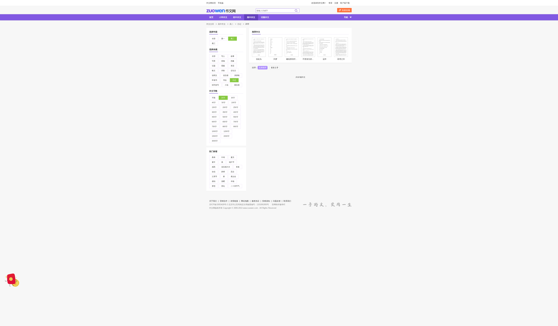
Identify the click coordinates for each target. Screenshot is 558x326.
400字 (235, 112)
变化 (223, 186)
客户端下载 (345, 3)
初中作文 (237, 17)
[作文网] (220, 11)
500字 (225, 117)
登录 (330, 3)
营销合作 (223, 201)
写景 (213, 61)
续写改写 (215, 85)
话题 (213, 66)
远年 (325, 59)
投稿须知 (266, 201)
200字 (225, 107)
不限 (213, 98)
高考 (213, 157)
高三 (213, 43)
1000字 (215, 131)
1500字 (215, 136)
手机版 (220, 3)
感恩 (213, 167)
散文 (213, 71)
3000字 (215, 141)
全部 (213, 39)
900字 (235, 127)
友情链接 (234, 201)
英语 (232, 66)
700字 (235, 122)
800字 (225, 127)
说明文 (214, 75)
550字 (235, 117)
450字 (214, 117)
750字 (214, 127)
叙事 (232, 56)
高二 (231, 24)
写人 (223, 56)
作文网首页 (211, 3)
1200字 (226, 131)
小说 (226, 85)
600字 (214, 122)
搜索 (296, 11)
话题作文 (265, 17)
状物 (223, 61)
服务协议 (255, 201)
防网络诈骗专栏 (278, 204)
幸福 (232, 181)
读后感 (225, 75)
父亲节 (214, 176)
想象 (232, 61)
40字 (214, 103)
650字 (225, 122)
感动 (213, 181)
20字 (223, 98)
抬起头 (259, 59)
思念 (232, 172)
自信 (213, 172)
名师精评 (262, 68)
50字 (223, 103)
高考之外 (341, 59)
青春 (237, 167)
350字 (225, 112)
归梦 (275, 59)
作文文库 (210, 24)
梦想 (213, 186)
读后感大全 (225, 167)
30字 (233, 98)
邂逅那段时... (291, 59)
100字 (233, 103)
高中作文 (251, 17)
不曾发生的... (308, 59)
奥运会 (233, 176)
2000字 (226, 136)
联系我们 (287, 201)
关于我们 (213, 201)
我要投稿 (344, 10)
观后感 (236, 85)
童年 (213, 162)
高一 (223, 39)
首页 (211, 17)
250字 (235, 107)
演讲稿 (236, 75)
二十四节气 (235, 186)
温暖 (223, 181)
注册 (336, 3)
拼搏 (223, 172)
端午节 (231, 162)
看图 (223, 66)
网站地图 (245, 201)
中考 (223, 157)
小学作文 (223, 17)
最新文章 (274, 68)
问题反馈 (276, 201)
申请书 (214, 80)
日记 (239, 24)
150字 (214, 107)
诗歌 (223, 71)
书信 (225, 80)
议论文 (233, 71)
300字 (214, 112)
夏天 (232, 157)
